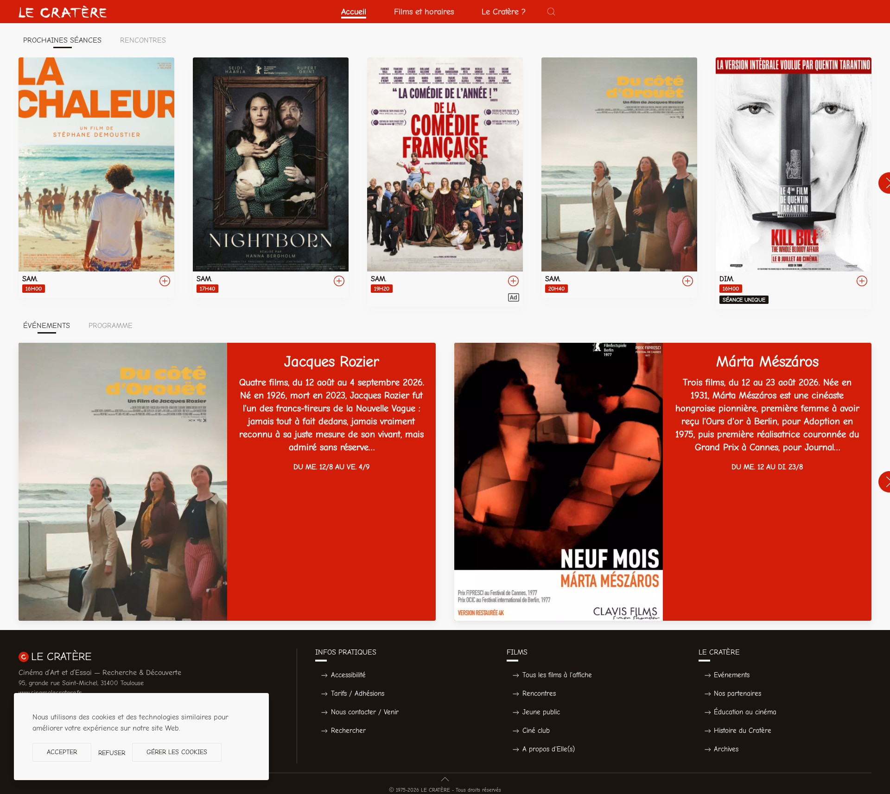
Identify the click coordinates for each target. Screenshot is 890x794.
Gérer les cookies (176, 752)
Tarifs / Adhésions (357, 693)
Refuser (111, 753)
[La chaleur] (96, 177)
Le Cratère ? (504, 11)
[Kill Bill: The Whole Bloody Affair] (793, 183)
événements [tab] (46, 325)
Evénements (732, 675)
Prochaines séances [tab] (62, 40)
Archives (726, 749)
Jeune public (541, 712)
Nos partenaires (737, 693)
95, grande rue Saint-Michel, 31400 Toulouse (81, 683)
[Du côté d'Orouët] (619, 177)
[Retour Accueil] (63, 11)
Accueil (353, 11)
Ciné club (536, 730)
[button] (551, 11)
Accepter (62, 752)
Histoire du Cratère (742, 730)
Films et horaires (424, 11)
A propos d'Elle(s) (548, 749)
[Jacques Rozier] (227, 482)
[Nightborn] (271, 177)
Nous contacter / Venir (365, 712)
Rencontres (539, 693)
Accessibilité (348, 675)
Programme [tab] (111, 325)
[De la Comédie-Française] (445, 182)
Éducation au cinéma (745, 712)
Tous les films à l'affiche (557, 675)
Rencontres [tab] (143, 40)
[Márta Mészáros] (662, 482)
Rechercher (348, 730)
